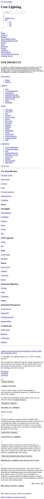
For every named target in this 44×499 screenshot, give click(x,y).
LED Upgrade (10, 99)
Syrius (7, 132)
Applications (5, 144)
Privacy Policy (32, 351)
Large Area (9, 157)
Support (3, 48)
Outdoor (8, 82)
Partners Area (9, 18)
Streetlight (8, 102)
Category (4, 85)
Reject (3, 497)
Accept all (4, 375)
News (3, 44)
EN (6, 20)
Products (4, 37)
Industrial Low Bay (11, 155)
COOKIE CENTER (7, 382)
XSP (6, 140)
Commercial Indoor (11, 149)
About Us (4, 35)
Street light (8, 162)
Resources (4, 46)
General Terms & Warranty (10, 54)
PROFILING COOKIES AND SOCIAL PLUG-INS (17, 456)
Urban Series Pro (11, 136)
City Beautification (11, 91)
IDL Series (8, 121)
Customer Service (7, 56)
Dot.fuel (8, 115)
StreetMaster (9, 131)
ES (10, 24)
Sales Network (6, 52)
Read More (4, 371)
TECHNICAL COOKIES (9, 403)
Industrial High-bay (11, 153)
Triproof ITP (9, 134)
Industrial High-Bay (12, 95)
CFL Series (9, 110)
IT (10, 22)
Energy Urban (10, 117)
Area (6, 89)
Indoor (7, 80)
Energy (7, 119)
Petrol (7, 100)
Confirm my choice (12, 497)
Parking (7, 159)
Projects (3, 43)
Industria (8, 125)
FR (10, 26)
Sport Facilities (10, 161)
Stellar (7, 129)
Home (3, 33)
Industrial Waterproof (12, 97)
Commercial (9, 93)
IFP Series (8, 123)
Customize (4, 373)
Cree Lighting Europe (8, 39)
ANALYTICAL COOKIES (9, 432)
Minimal (8, 127)
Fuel (6, 151)
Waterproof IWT (10, 138)
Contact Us (4, 50)
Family (3, 106)
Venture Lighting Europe (9, 41)
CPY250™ (9, 111)
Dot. (6, 113)
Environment (5, 76)
